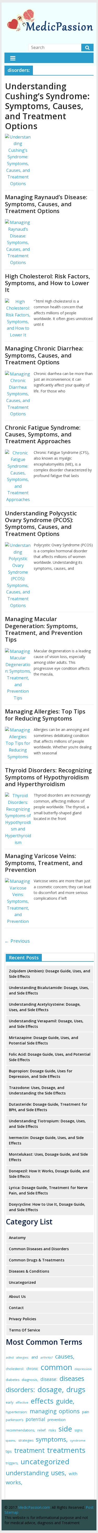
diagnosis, (30, 1379)
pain (85, 1411)
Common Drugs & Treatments (36, 1259)
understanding (27, 1473)
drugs (75, 1389)
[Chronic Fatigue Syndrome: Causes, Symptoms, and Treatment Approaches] (18, 453)
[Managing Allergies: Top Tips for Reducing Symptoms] (18, 730)
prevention (57, 1419)
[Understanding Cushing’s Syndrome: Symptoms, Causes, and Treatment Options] (18, 137)
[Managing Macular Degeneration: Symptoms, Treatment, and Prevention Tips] (18, 651)
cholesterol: (15, 1369)
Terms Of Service (24, 1330)
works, (14, 1482)
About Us (17, 1296)
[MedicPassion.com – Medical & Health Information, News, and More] (49, 8)
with (73, 1473)
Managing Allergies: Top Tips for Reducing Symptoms (45, 714)
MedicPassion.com (34, 1507)
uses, (58, 1472)
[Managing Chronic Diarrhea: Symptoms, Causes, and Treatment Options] (18, 374)
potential (35, 1419)
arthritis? (46, 1357)
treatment (29, 1450)
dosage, (50, 1389)
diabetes (12, 1380)
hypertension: (16, 1412)
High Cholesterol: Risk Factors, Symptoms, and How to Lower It (47, 283)
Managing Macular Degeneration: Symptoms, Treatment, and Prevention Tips (43, 629)
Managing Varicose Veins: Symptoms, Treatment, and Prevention (44, 862)
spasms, (11, 1440)
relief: (41, 1430)
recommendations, (20, 1430)
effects (42, 1401)
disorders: (20, 1389)
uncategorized (45, 1461)
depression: (83, 1369)
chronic (32, 1368)
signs (78, 1430)
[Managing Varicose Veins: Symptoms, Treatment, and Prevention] (18, 881)
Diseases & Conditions (29, 1271)
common (56, 1367)
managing (43, 1411)
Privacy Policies (22, 1318)
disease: (49, 1379)
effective (22, 1402)
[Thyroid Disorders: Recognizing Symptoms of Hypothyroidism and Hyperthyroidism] (18, 795)
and (34, 1357)
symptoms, (52, 1439)
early (9, 1402)
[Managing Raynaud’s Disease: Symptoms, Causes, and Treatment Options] (18, 222)
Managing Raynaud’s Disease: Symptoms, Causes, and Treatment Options (46, 204)
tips (9, 1451)
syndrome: (78, 1440)
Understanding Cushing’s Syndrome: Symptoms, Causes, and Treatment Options (47, 106)
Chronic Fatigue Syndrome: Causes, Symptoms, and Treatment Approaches (42, 434)
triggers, (12, 1463)
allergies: (22, 1357)
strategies (25, 1440)
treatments (66, 1450)
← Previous (17, 941)
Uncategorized (22, 1282)
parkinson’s (14, 1420)
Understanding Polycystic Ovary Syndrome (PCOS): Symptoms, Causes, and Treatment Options (41, 523)
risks (52, 1430)
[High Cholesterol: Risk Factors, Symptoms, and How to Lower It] (18, 301)
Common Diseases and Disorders (39, 1248)
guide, (65, 1401)
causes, (64, 1356)
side (65, 1429)
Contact (16, 1307)
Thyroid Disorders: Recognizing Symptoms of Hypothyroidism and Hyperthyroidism (48, 777)
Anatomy (17, 1237)
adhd (10, 1357)
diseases (72, 1378)
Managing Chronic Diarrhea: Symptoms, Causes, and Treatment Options (44, 355)
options (69, 1411)
